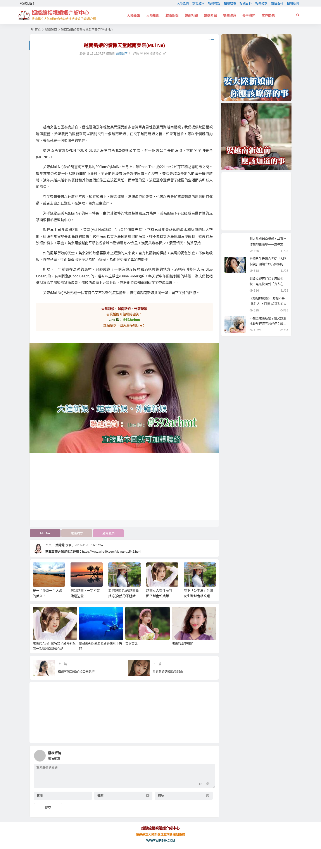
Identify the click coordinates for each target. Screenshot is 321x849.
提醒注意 (229, 15)
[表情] (208, 784)
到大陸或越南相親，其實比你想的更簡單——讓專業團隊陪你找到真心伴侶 (268, 244)
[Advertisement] (124, 90)
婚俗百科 (277, 3)
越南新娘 (172, 15)
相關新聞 (293, 3)
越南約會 (77, 533)
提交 (48, 807)
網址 (161, 795)
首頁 (38, 29)
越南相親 (191, 15)
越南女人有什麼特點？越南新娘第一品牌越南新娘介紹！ (161, 596)
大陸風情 (183, 3)
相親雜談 (261, 3)
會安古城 (131, 643)
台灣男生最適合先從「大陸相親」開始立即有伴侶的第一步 (268, 264)
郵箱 (100, 795)
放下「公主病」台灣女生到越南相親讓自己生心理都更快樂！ (198, 596)
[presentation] (190, 569)
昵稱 (40, 795)
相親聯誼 (214, 3)
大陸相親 (152, 15)
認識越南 (198, 3)
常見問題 (268, 15)
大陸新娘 (133, 15)
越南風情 (108, 533)
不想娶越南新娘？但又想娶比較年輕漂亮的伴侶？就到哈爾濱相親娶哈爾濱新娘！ (268, 323)
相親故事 (230, 3)
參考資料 (248, 15)
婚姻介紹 (210, 15)
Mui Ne (45, 533)
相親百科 (246, 3)
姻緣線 (60, 545)
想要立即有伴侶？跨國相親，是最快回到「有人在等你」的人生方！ (268, 284)
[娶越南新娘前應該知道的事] (256, 136)
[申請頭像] (210, 754)
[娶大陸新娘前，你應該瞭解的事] (256, 67)
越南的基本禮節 (182, 643)
